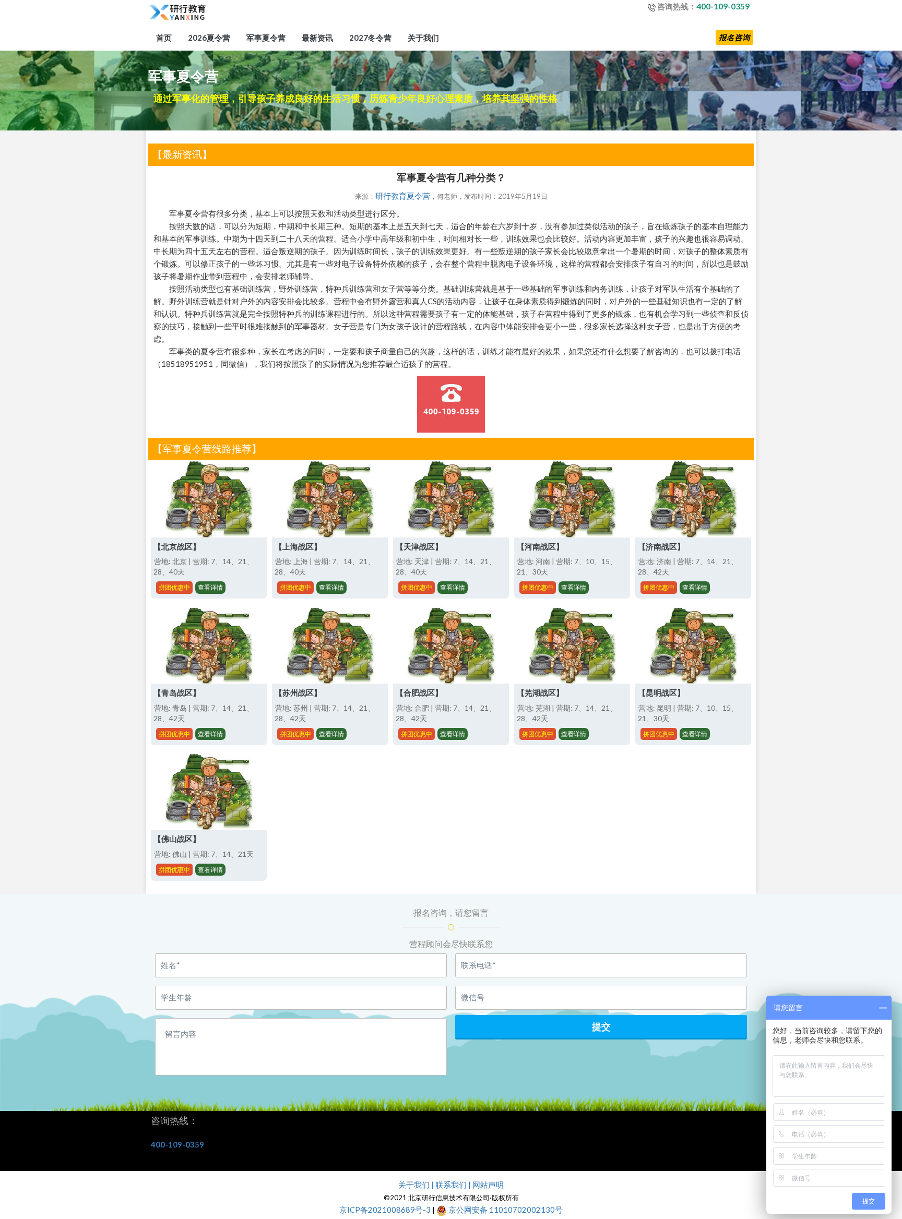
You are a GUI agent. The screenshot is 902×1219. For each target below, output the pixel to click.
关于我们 (423, 37)
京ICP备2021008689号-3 (385, 1209)
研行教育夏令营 (402, 196)
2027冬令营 (370, 37)
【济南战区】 (661, 546)
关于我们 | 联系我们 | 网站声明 (451, 1184)
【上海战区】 (298, 546)
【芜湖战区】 (540, 692)
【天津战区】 (419, 546)
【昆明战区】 (661, 692)
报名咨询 (734, 37)
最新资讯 (317, 37)
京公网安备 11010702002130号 (505, 1209)
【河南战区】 (540, 546)
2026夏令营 (209, 37)
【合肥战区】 (419, 692)
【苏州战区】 (298, 692)
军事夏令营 (266, 37)
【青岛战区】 (176, 692)
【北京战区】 (176, 546)
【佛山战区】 (176, 838)
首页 (164, 37)
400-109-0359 (723, 6)
